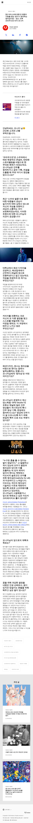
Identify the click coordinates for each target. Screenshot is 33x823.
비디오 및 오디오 (8, 646)
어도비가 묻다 (11, 11)
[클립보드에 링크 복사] (27, 35)
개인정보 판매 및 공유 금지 (16, 817)
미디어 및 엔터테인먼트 (10, 658)
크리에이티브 (18, 640)
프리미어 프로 (15, 669)
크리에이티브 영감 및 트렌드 (11, 652)
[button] (16, 810)
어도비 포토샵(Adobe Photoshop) (14, 502)
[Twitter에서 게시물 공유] (6, 35)
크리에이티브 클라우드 (10, 663)
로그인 (29, 2)
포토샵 (6, 669)
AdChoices (14, 820)
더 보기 (17, 117)
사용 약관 (26, 817)
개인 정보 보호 (6, 817)
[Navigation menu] (2, 2)
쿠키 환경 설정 (6, 820)
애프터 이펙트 (23, 663)
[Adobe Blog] (7, 2)
